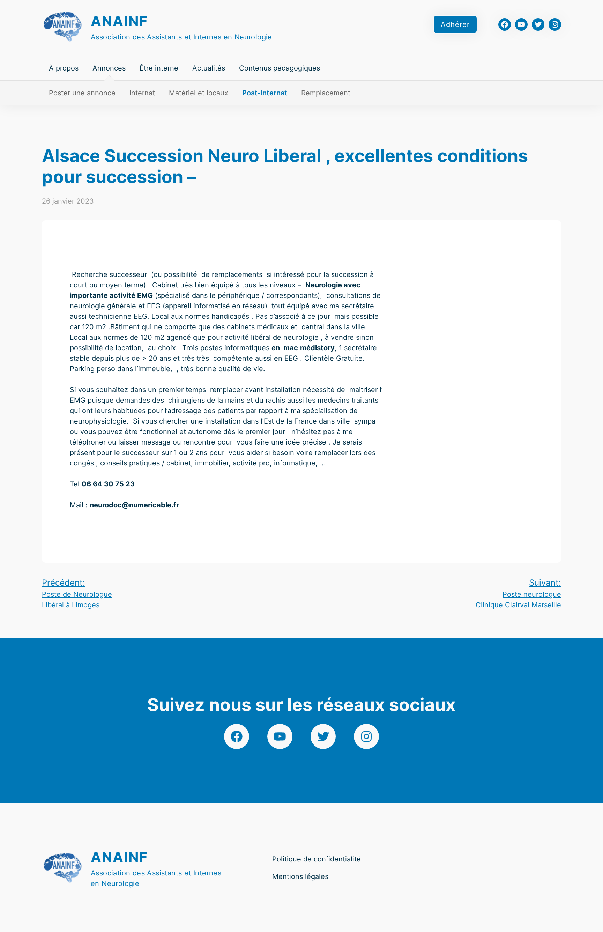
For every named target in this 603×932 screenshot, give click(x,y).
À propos (64, 68)
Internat (142, 93)
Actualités (208, 68)
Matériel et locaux (198, 93)
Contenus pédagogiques (279, 68)
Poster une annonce (82, 93)
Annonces (109, 68)
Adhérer (455, 24)
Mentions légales (300, 876)
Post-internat (264, 93)
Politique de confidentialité (316, 859)
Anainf (119, 21)
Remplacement (325, 93)
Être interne (159, 68)
